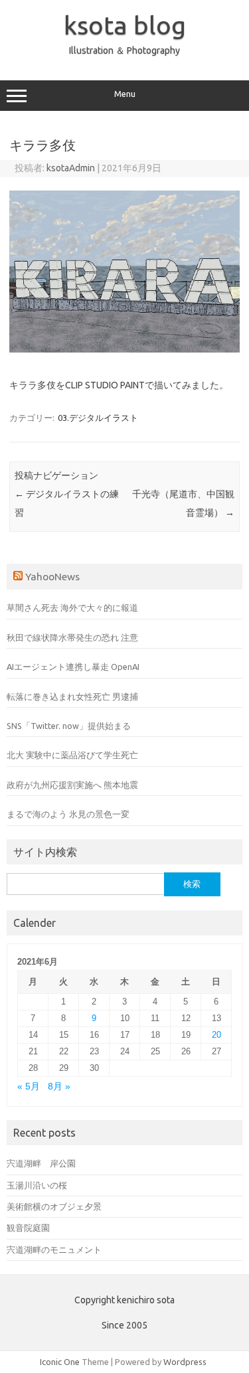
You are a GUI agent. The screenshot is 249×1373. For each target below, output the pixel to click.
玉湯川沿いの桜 (37, 1185)
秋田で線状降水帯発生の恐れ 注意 (72, 637)
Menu (124, 94)
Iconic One (60, 1361)
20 (216, 1035)
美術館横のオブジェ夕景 (54, 1206)
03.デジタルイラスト (98, 417)
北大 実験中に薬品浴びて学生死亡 (72, 755)
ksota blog (125, 25)
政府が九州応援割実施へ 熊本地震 (72, 784)
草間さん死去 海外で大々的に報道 (72, 607)
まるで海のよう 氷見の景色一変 (68, 814)
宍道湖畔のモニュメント (54, 1249)
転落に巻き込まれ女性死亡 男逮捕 (72, 696)
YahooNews (52, 576)
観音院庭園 (28, 1227)
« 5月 (28, 1086)
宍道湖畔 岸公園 (41, 1163)
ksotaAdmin (70, 168)
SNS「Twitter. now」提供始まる (69, 725)
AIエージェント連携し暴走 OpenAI (73, 666)
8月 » (59, 1086)
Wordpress (185, 1361)
